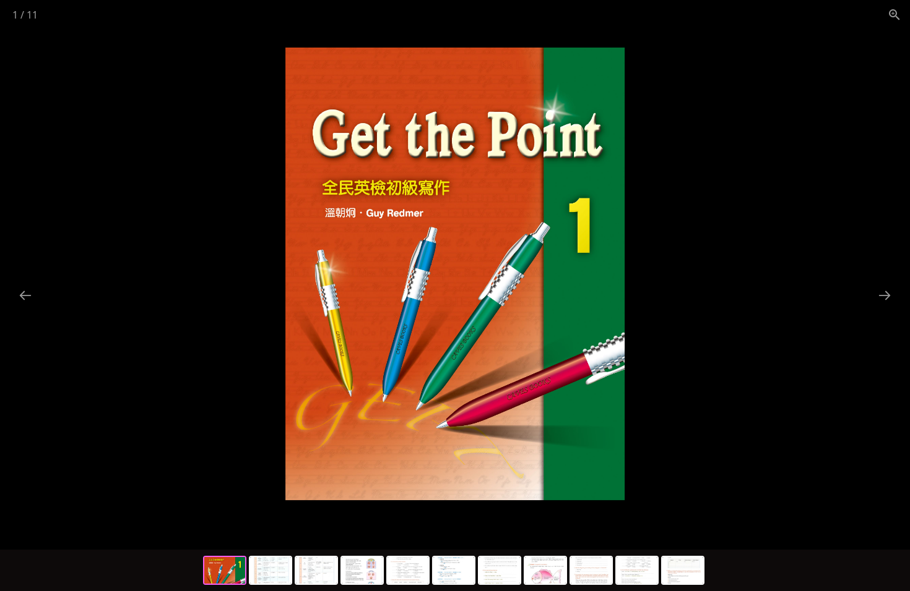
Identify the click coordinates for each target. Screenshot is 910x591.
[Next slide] (885, 295)
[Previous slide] (25, 295)
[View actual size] (894, 14)
